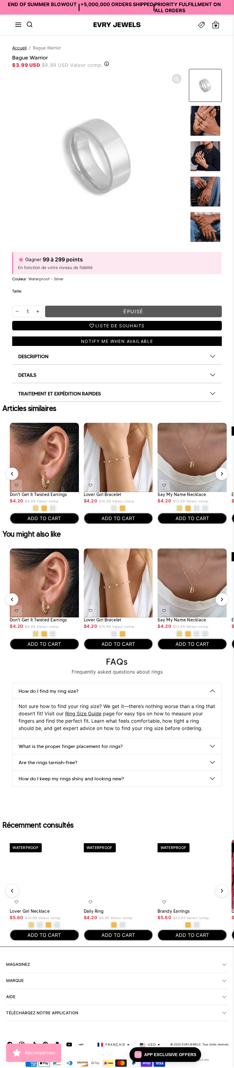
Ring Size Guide (83, 713)
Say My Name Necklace (182, 494)
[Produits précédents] (12, 474)
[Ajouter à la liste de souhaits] (16, 485)
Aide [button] (11, 996)
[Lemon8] (81, 1044)
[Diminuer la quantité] (17, 311)
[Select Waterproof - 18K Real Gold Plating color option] (44, 508)
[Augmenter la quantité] (37, 311)
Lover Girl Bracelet (103, 494)
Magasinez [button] (18, 964)
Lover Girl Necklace (30, 911)
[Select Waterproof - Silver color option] (52, 508)
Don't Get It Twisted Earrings (38, 494)
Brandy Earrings (174, 911)
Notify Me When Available (117, 341)
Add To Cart (58, 484)
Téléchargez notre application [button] (42, 1012)
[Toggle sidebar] (201, 25)
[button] (18, 25)
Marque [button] (15, 980)
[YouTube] (69, 1044)
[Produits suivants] (222, 474)
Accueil (19, 47)
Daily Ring (94, 911)
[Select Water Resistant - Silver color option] (114, 508)
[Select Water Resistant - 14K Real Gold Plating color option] (35, 508)
